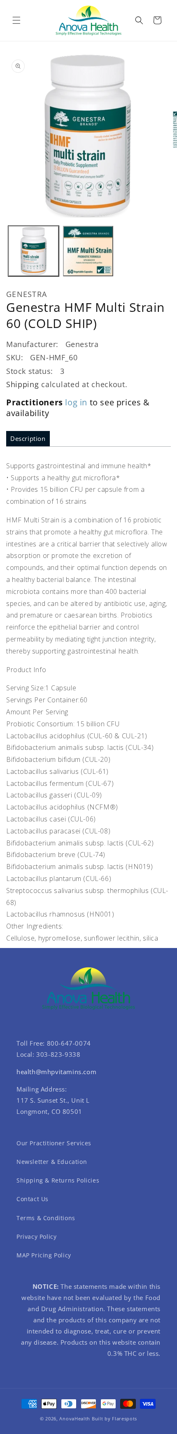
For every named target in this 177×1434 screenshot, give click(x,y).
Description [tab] (28, 438)
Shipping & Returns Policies (57, 1180)
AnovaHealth (74, 1418)
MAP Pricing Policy (43, 1255)
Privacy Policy (36, 1236)
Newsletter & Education (51, 1162)
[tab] (28, 438)
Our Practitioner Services (53, 1143)
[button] (16, 20)
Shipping (22, 384)
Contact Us (32, 1199)
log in (76, 402)
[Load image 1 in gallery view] (33, 251)
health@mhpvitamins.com (56, 1072)
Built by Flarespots (114, 1418)
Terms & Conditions (45, 1218)
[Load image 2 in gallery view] (88, 251)
